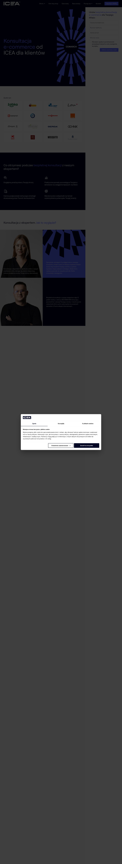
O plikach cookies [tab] (87, 423)
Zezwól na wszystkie (86, 445)
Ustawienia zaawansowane (59, 445)
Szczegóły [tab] (61, 423)
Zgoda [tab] (34, 423)
